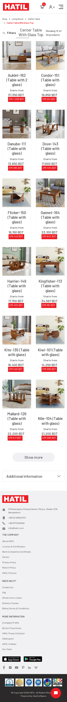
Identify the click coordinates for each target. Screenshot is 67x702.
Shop (4, 19)
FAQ (4, 592)
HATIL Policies (9, 573)
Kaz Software (39, 696)
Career (5, 557)
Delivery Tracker (10, 603)
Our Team (7, 649)
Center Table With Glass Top (20, 23)
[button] (61, 7)
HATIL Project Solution (13, 633)
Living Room (17, 19)
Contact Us (7, 587)
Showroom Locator (12, 597)
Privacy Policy (9, 562)
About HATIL (8, 541)
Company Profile (10, 622)
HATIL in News (9, 644)
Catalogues (8, 638)
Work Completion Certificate (16, 551)
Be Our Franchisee (11, 628)
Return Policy (9, 567)
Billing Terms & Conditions (15, 608)
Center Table (34, 19)
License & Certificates (13, 546)
